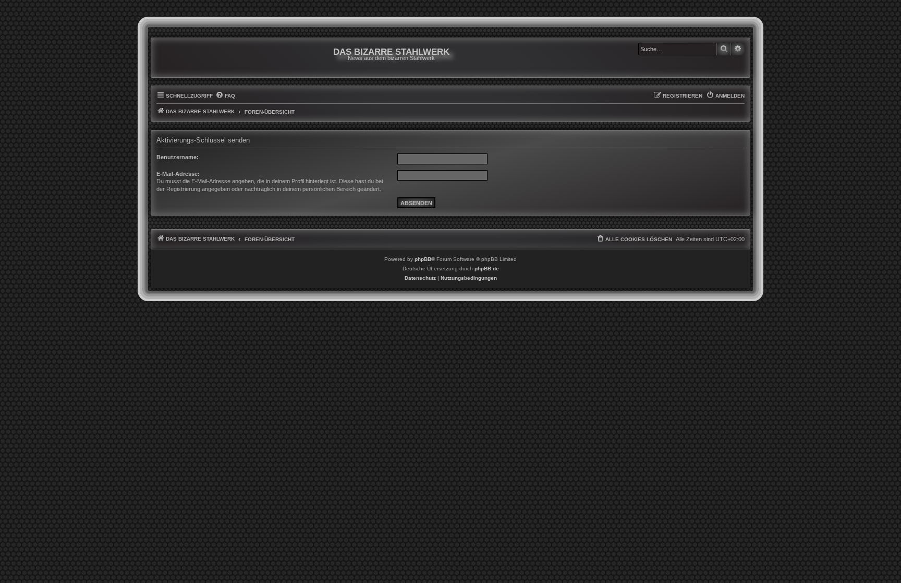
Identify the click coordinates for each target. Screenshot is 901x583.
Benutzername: (177, 157)
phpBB (423, 259)
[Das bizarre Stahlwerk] (198, 58)
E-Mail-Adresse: (178, 174)
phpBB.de (486, 268)
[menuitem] (225, 96)
